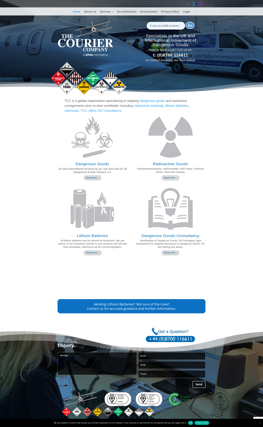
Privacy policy (202, 423)
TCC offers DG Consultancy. (101, 110)
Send (199, 384)
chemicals (71, 110)
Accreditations (127, 12)
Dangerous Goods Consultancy (170, 236)
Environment (149, 12)
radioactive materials (149, 106)
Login (186, 12)
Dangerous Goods (92, 164)
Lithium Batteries (92, 236)
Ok (190, 423)
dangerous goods (152, 101)
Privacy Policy (170, 12)
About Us (90, 12)
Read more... (92, 177)
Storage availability (73, 279)
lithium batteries (176, 106)
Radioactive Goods (170, 164)
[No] (259, 423)
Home (76, 12)
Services (105, 12)
